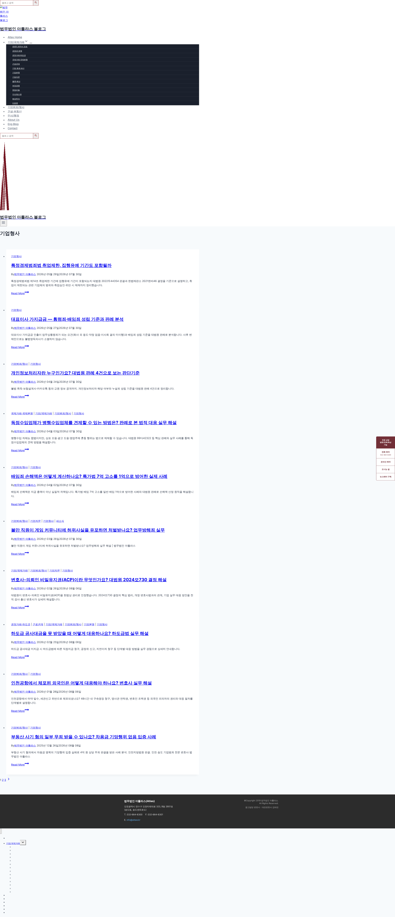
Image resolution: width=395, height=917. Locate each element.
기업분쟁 (16, 72)
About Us (13, 119)
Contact (12, 128)
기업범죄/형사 (16, 107)
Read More (19, 293)
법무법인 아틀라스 (25, 274)
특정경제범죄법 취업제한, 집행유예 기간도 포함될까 (61, 265)
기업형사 (16, 256)
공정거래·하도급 (19, 55)
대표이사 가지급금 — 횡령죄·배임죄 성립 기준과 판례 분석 (67, 319)
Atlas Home (15, 37)
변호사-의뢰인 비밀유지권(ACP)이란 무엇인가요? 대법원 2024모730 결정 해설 (89, 579)
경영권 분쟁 (17, 51)
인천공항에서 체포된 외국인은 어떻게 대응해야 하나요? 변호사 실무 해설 (81, 683)
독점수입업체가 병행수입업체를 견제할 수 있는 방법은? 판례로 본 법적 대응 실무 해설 (94, 422)
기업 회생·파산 (18, 68)
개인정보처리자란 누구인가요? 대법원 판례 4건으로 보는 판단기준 (75, 372)
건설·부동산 (15, 111)
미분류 (15, 103)
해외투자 (16, 99)
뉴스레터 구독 (385, 476)
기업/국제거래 (43, 413)
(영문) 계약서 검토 (19, 46)
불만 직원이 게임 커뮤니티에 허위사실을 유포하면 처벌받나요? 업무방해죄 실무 (88, 530)
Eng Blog (13, 124)
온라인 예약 (386, 462)
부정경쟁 (16, 86)
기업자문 (16, 77)
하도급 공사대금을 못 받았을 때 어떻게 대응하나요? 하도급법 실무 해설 (80, 633)
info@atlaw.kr (133, 820)
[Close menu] (1, 831)
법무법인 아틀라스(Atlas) (139, 801)
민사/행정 (13, 115)
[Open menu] (3, 222)
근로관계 (16, 64)
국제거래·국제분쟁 (20, 59)
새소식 (60, 521)
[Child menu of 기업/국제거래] (31, 43)
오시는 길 (386, 469)
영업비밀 (16, 90)
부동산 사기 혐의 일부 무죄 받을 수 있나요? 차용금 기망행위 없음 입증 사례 (83, 736)
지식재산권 (17, 94)
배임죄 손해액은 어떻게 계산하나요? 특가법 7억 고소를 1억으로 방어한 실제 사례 (89, 476)
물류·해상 (16, 81)
